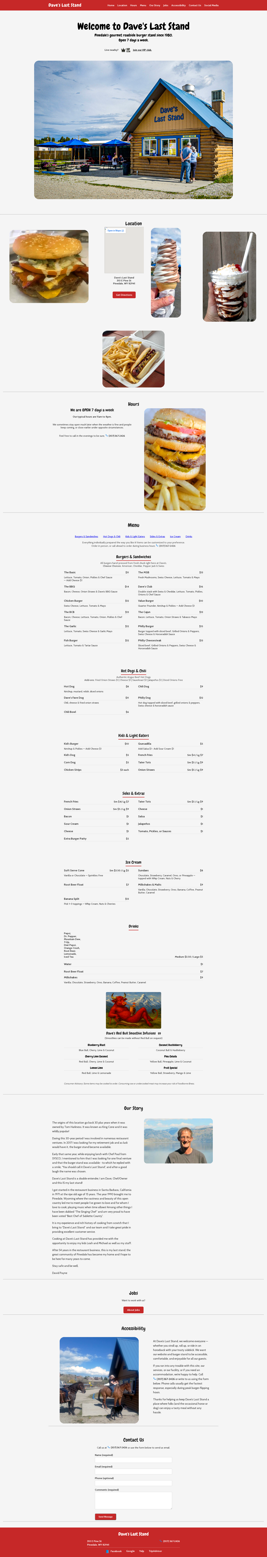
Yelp (141, 1551)
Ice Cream (175, 536)
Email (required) (103, 1466)
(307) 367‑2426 (117, 435)
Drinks (189, 536)
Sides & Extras (157, 536)
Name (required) (104, 1455)
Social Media (211, 5)
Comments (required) (107, 1489)
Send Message (105, 1517)
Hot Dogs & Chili (111, 536)
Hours (133, 5)
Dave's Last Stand (65, 5)
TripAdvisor (155, 1551)
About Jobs (133, 1309)
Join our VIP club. (142, 49)
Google (130, 1551)
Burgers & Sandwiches (86, 536)
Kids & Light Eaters (135, 536)
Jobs (165, 5)
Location (122, 5)
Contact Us (195, 5)
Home (111, 5)
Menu (143, 5)
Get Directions (124, 294)
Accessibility (178, 5)
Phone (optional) (104, 1478)
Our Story (154, 5)
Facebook (113, 1551)
